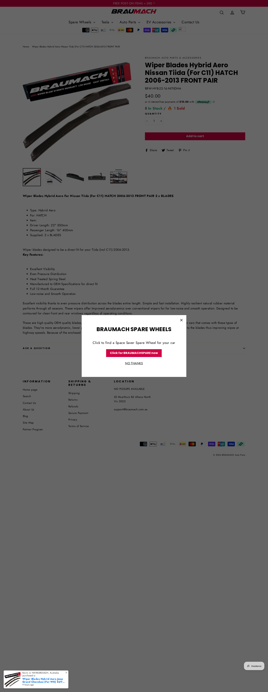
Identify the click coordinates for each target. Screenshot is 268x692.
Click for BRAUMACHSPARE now (134, 353)
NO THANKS (134, 363)
